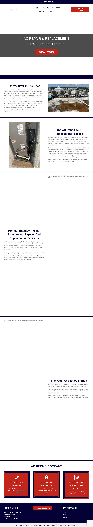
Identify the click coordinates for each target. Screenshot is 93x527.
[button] (52, 8)
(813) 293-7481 (49, 2)
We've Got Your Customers (69, 525)
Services (46, 7)
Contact (52, 11)
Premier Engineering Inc (35, 525)
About (41, 11)
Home (36, 7)
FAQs (58, 7)
